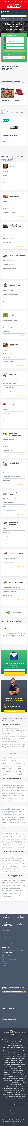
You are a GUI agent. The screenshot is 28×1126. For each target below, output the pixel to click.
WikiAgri (4, 965)
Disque (5, 409)
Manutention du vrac (8, 387)
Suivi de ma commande (7, 935)
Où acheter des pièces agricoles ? (11, 724)
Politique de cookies (13, 1043)
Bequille (5, 540)
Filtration (5, 171)
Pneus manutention (8, 301)
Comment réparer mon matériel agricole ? (13, 779)
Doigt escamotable (8, 361)
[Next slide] (26, 85)
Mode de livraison (6, 933)
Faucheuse (6, 324)
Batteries (5, 182)
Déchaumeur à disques (9, 212)
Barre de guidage (8, 238)
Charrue (5, 201)
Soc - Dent (6, 413)
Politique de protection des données (13, 1045)
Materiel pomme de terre (10, 558)
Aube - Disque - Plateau (9, 510)
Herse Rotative (7, 205)
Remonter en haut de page (14, 910)
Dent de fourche (7, 595)
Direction (5, 272)
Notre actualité (5, 976)
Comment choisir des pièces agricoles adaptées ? (14, 852)
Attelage (5, 536)
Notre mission (5, 980)
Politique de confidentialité (15, 1098)
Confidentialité (9, 1041)
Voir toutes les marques (7, 943)
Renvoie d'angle (7, 472)
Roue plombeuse (7, 417)
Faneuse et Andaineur (9, 327)
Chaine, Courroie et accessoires (11, 476)
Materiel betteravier (8, 562)
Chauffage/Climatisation (9, 268)
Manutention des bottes (9, 383)
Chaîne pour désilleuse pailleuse (11, 587)
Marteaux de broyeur (8, 443)
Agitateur (5, 506)
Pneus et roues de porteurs (10, 294)
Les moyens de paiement (8, 937)
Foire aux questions (6, 955)
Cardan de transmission (9, 469)
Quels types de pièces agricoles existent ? (13, 828)
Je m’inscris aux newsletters (14, 674)
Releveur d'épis (7, 357)
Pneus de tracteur (8, 290)
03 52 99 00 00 (5, 18)
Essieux (5, 528)
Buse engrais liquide (8, 502)
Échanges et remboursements (9, 941)
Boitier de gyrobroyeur (9, 446)
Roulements (6, 480)
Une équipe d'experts (7, 978)
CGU (16, 1041)
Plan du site (6, 1047)
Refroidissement (7, 179)
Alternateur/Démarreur (9, 260)
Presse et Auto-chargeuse (10, 320)
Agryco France (19, 1047)
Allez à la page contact (14, 711)
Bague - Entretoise (8, 450)
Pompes (5, 234)
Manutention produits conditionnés (12, 391)
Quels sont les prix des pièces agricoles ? (13, 804)
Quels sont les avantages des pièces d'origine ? (13, 876)
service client (18, 18)
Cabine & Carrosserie (8, 264)
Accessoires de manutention (10, 379)
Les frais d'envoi (6, 939)
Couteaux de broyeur (8, 353)
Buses (4, 231)
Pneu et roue (6, 331)
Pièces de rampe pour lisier (10, 498)
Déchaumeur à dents (9, 208)
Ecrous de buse (7, 242)
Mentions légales (20, 1039)
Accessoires (6, 532)
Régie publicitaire (6, 961)
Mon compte (5, 972)
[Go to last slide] (24, 85)
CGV (20, 1041)
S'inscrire (24, 991)
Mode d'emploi (5, 957)
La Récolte (4, 963)
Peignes (5, 421)
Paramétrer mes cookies (8, 1039)
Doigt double (6, 350)
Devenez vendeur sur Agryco (9, 959)
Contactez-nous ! (6, 975)
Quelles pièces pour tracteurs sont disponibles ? (13, 752)
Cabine (5, 175)
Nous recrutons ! (6, 982)
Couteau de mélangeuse (9, 591)
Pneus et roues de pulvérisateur (11, 298)
